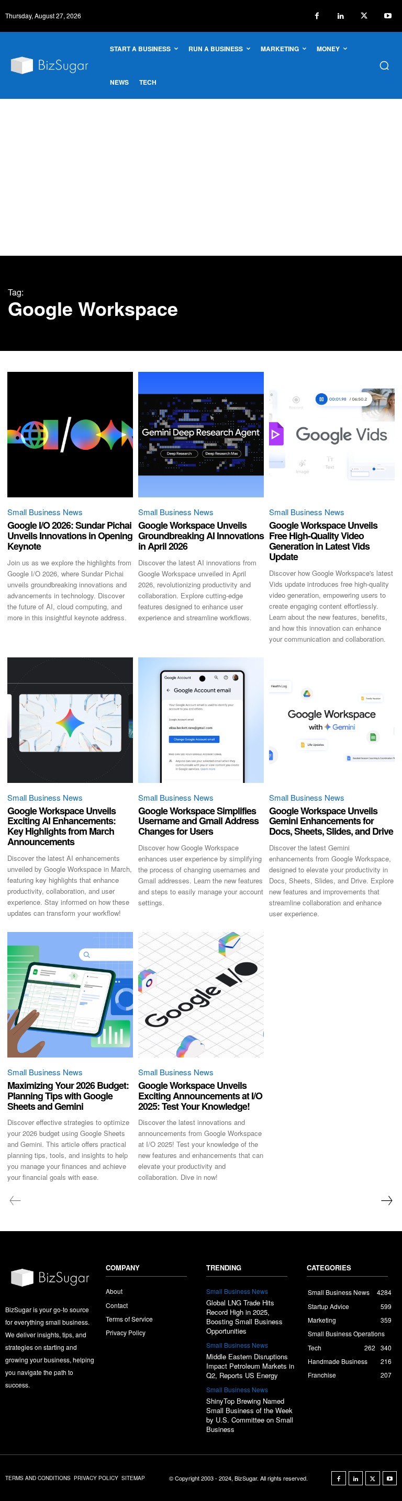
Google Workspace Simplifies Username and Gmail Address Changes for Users (198, 821)
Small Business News (45, 511)
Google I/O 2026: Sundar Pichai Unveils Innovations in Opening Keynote (69, 535)
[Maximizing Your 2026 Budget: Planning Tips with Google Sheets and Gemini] (70, 994)
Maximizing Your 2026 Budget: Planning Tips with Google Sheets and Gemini (68, 1095)
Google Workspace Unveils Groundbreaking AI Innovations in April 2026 (201, 535)
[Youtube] (387, 16)
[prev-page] (15, 1201)
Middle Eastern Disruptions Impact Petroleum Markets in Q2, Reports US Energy (250, 1365)
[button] (384, 65)
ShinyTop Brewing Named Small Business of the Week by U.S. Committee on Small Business (249, 1415)
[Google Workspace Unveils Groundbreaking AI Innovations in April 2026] (201, 434)
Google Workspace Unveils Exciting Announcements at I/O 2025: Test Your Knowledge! (200, 1095)
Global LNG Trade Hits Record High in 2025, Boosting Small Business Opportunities (244, 1317)
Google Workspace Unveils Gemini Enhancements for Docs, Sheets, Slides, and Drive (331, 821)
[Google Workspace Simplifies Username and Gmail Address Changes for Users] (201, 720)
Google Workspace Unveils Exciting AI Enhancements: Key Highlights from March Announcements (61, 826)
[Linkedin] (340, 16)
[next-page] (386, 1201)
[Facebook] (317, 16)
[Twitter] (364, 16)
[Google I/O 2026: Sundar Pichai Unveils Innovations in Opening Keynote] (70, 434)
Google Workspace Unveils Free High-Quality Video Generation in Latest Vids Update (323, 540)
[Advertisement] (201, 177)
